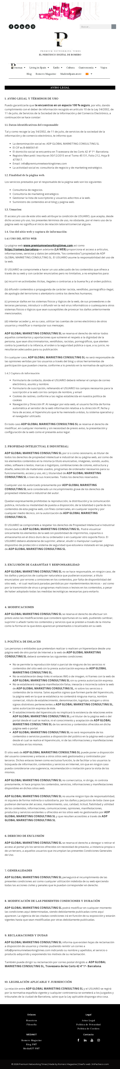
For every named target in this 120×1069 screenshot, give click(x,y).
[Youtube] (27, 26)
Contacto (88, 1034)
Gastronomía (86, 67)
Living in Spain (37, 67)
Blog (29, 73)
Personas (17, 67)
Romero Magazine (46, 73)
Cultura (70, 67)
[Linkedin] (22, 26)
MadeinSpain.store (71, 73)
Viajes (103, 67)
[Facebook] (11, 26)
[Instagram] (33, 26)
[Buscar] (113, 26)
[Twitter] (16, 26)
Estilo (56, 67)
